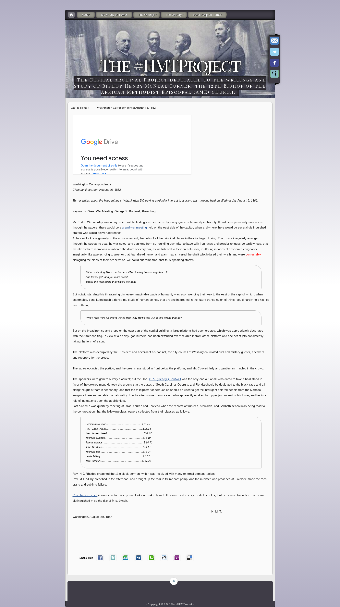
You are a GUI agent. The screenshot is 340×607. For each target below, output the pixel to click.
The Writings (146, 15)
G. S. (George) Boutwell (165, 379)
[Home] (71, 15)
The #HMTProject (170, 64)
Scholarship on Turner (207, 15)
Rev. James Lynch (85, 495)
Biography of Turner (114, 15)
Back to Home (79, 107)
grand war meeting (134, 227)
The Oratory (174, 15)
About (86, 15)
